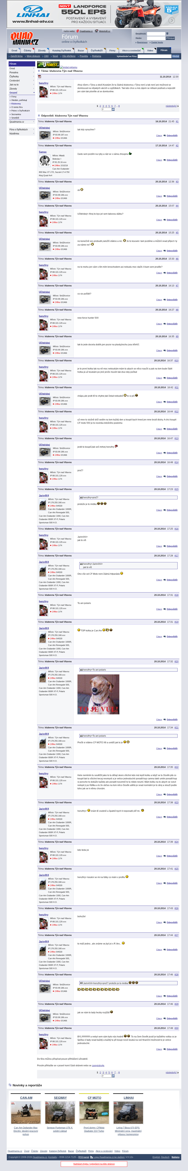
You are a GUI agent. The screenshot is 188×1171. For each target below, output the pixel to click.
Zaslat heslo (157, 42)
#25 (176, 868)
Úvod (14, 50)
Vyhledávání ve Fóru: (127, 56)
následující (171, 106)
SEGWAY (60, 1097)
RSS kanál (83, 1157)
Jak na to (14, 84)
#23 (176, 802)
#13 (176, 438)
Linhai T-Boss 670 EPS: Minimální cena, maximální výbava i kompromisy (128, 1131)
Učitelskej (44, 127)
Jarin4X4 (44, 495)
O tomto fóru (17, 107)
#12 (176, 411)
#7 (177, 285)
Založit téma (16, 56)
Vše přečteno (68, 56)
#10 (176, 360)
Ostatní (13, 92)
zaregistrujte (98, 1065)
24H (46, 56)
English (156, 1157)
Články (27, 50)
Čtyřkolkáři (97, 50)
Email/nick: (141, 34)
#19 (176, 622)
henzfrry (43, 83)
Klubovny (16, 104)
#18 (176, 595)
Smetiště (15, 118)
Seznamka (16, 114)
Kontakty (52, 1157)
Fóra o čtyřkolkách (19, 129)
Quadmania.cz (86, 31)
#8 (177, 309)
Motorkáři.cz (104, 31)
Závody (42, 50)
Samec (43, 152)
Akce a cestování (131, 50)
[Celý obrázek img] (98, 713)
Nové (55, 56)
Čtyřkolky (14, 76)
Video (150, 50)
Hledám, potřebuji (19, 100)
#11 (176, 387)
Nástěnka (14, 133)
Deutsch (165, 1157)
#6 (177, 259)
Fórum (164, 50)
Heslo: (139, 38)
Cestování (15, 80)
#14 (176, 462)
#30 (176, 1028)
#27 (176, 935)
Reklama (96, 56)
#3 (177, 181)
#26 (176, 908)
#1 (177, 121)
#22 (176, 767)
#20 (176, 661)
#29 (176, 1004)
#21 (176, 727)
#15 (176, 489)
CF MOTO (94, 1097)
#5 (177, 232)
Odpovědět (172, 135)
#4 (177, 205)
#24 (176, 842)
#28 (176, 974)
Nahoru (175, 1157)
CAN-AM (26, 1097)
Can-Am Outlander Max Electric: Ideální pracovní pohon (26, 1131)
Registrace (142, 42)
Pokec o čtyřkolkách (20, 111)
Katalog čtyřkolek (62, 50)
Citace (159, 135)
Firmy (112, 50)
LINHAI (129, 1097)
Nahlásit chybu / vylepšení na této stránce (94, 1164)
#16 (176, 529)
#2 (177, 145)
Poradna (14, 72)
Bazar (81, 50)
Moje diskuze (33, 56)
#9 (177, 336)
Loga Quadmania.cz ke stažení (109, 1157)
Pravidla (84, 56)
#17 (176, 555)
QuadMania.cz (20, 31)
